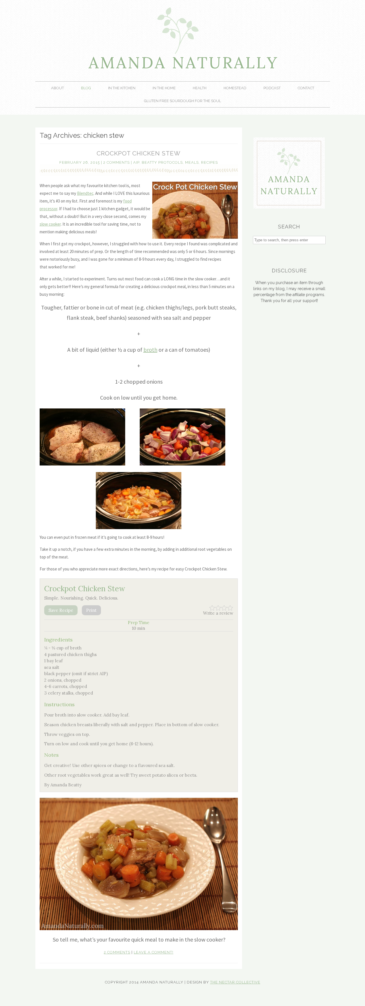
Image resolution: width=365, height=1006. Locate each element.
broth (150, 349)
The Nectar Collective (235, 982)
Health (199, 88)
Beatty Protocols (162, 162)
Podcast (272, 88)
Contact (306, 88)
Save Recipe (60, 610)
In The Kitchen (121, 88)
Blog (86, 88)
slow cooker (50, 224)
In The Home (164, 88)
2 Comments (116, 162)
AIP (136, 162)
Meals (192, 162)
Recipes (209, 162)
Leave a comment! (153, 952)
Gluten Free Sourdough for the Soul (182, 101)
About (57, 88)
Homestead (235, 88)
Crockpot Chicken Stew (139, 153)
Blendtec (85, 193)
